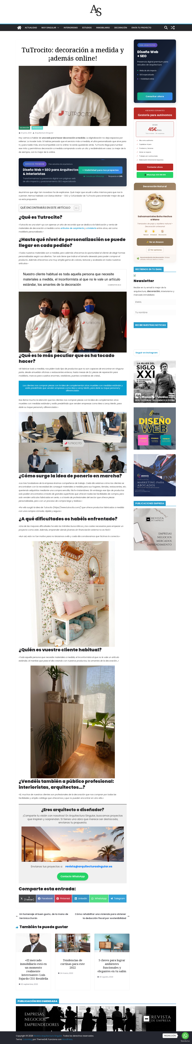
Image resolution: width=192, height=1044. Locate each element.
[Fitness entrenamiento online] (155, 362)
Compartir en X (114, 285)
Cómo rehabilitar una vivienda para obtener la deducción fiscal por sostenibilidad (100, 916)
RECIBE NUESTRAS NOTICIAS (150, 325)
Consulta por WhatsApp (95, 176)
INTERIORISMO (71, 27)
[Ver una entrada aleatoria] (172, 27)
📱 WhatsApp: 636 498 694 (155, 175)
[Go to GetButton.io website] (185, 1041)
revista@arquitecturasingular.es (88, 866)
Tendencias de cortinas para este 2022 (72, 963)
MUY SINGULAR (48, 27)
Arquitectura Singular (44, 133)
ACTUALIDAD (31, 27)
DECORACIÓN (120, 27)
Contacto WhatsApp (73, 876)
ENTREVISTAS (37, 128)
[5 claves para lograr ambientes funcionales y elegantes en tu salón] (111, 935)
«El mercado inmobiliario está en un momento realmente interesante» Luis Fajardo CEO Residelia (33, 969)
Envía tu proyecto (141, 27)
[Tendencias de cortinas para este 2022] (72, 935)
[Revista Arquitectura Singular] (19, 27)
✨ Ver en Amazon (155, 242)
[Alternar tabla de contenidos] (75, 208)
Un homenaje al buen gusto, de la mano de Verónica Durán (43, 916)
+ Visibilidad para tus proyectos (100, 170)
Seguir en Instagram (146, 352)
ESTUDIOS (87, 27)
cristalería (91, 228)
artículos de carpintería (72, 228)
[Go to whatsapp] (185, 1035)
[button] (57, 28)
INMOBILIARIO (103, 27)
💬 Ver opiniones (155, 250)
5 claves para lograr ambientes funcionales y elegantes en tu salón (112, 965)
